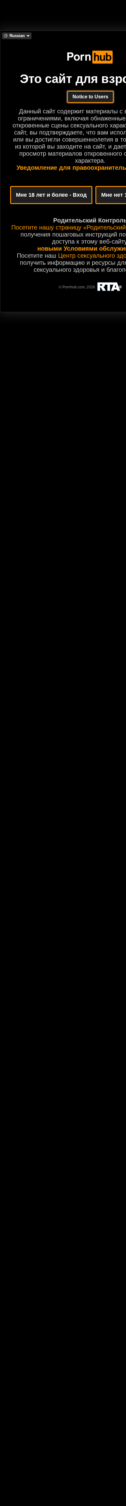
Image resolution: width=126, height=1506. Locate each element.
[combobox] (16, 35)
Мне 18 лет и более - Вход (51, 195)
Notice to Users (90, 96)
